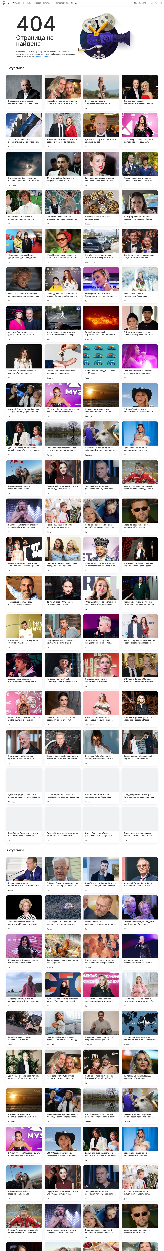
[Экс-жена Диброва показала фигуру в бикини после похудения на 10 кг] (24, 362)
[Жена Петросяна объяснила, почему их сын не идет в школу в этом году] (63, 902)
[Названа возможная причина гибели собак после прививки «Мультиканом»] (101, 439)
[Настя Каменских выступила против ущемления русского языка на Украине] (140, 902)
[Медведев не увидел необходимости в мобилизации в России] (24, 1029)
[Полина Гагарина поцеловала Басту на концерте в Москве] (140, 709)
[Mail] (3, 3)
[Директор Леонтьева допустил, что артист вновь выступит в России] (24, 863)
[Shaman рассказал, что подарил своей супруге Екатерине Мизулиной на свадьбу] (140, 1068)
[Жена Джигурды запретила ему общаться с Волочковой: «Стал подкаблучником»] (63, 93)
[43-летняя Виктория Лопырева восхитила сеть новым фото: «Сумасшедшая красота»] (140, 555)
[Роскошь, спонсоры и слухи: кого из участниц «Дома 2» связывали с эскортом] (63, 979)
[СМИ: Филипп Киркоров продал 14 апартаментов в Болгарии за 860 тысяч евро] (101, 555)
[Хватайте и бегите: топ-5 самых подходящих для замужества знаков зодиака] (63, 863)
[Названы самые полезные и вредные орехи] (101, 208)
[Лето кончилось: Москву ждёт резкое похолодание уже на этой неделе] (63, 439)
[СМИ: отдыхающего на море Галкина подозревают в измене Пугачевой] (140, 324)
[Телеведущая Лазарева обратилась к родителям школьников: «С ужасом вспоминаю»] (101, 863)
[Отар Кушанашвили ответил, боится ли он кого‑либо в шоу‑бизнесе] (63, 632)
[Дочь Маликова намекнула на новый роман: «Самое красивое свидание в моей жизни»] (24, 439)
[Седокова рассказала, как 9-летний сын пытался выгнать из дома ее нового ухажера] (101, 517)
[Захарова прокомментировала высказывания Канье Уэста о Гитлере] (101, 170)
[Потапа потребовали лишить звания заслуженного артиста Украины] (140, 170)
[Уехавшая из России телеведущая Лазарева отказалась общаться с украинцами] (140, 285)
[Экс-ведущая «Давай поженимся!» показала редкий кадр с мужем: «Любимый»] (140, 93)
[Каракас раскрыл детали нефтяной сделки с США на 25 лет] (101, 401)
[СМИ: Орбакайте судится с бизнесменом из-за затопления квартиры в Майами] (140, 401)
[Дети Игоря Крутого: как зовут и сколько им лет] (101, 131)
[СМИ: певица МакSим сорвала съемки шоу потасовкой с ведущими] (140, 362)
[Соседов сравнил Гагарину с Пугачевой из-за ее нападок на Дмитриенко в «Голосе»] (140, 786)
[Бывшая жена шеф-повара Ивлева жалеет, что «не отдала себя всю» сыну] (24, 93)
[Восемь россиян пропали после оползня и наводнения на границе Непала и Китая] (63, 940)
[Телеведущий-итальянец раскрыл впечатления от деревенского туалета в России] (24, 594)
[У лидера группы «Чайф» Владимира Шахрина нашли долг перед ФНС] (63, 671)
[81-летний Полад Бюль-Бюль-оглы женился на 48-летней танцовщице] (140, 1029)
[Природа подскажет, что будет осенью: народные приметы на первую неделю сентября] (101, 1106)
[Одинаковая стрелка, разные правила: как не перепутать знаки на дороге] (140, 825)
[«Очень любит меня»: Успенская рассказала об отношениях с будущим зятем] (101, 594)
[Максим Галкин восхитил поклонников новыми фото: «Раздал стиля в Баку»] (24, 208)
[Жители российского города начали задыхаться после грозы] (24, 170)
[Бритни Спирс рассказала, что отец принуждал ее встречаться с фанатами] (101, 979)
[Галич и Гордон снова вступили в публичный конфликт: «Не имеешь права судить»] (63, 825)
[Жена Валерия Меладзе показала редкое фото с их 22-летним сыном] (63, 131)
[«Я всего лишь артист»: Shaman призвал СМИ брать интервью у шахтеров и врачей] (24, 979)
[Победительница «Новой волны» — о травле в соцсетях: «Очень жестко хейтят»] (101, 902)
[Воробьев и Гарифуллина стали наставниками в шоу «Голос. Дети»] (24, 825)
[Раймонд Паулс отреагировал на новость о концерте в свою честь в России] (63, 1029)
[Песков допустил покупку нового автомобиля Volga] (140, 863)
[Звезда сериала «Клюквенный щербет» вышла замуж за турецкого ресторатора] (140, 748)
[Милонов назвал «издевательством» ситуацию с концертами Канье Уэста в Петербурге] (101, 1068)
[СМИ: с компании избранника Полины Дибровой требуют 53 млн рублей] (101, 1222)
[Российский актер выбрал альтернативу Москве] (24, 902)
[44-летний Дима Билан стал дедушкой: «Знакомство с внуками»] (63, 170)
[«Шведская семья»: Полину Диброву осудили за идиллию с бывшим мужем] (24, 247)
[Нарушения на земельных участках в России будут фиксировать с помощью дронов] (101, 940)
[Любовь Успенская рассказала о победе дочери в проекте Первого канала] (63, 555)
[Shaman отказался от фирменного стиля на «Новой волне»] (140, 1106)
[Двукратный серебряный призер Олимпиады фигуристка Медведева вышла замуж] (63, 478)
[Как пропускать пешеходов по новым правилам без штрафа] (63, 324)
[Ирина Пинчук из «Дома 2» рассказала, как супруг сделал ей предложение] (101, 825)
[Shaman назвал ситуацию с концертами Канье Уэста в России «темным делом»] (101, 632)
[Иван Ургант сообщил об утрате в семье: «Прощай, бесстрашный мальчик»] (101, 1029)
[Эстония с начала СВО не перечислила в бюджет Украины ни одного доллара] (24, 131)
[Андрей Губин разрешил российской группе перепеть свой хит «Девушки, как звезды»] (24, 671)
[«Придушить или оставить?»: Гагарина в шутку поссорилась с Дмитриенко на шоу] (101, 285)
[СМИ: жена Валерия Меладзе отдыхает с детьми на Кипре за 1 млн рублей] (140, 671)
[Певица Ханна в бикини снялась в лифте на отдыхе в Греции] (24, 709)
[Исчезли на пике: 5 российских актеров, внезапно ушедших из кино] (24, 285)
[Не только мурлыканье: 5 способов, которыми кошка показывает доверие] (101, 709)
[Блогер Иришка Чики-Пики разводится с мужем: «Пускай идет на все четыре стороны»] (140, 208)
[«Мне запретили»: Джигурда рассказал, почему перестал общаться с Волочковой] (63, 1222)
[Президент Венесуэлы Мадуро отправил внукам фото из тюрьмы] (101, 1183)
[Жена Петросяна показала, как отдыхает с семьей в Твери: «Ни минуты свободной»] (63, 247)
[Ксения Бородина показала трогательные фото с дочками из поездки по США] (63, 786)
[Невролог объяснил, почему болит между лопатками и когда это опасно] (63, 1183)
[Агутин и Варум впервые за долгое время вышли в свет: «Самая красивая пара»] (24, 324)
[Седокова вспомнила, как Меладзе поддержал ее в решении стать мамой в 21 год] (140, 439)
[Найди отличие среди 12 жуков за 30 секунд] (101, 362)
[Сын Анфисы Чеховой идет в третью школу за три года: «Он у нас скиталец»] (140, 1145)
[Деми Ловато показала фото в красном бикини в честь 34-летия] (63, 709)
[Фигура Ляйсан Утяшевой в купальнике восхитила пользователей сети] (63, 594)
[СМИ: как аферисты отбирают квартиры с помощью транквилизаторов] (63, 362)
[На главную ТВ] (7, 3)
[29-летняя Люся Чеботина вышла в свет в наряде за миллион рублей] (63, 401)
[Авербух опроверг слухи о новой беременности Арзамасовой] (140, 632)
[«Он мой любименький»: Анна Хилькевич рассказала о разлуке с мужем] (24, 555)
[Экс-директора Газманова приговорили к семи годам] (24, 748)
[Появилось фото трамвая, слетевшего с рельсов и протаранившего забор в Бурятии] (24, 1183)
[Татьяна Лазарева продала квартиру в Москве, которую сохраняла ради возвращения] (24, 1068)
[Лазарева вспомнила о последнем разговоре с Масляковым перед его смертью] (101, 671)
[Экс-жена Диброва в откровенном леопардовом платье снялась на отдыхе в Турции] (101, 93)
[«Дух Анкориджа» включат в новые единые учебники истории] (24, 786)
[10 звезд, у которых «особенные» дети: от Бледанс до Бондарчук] (63, 285)
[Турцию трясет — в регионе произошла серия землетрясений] (140, 1183)
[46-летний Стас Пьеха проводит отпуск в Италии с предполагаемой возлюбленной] (24, 632)
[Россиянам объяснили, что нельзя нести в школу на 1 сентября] (63, 517)
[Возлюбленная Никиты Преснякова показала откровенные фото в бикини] (24, 478)
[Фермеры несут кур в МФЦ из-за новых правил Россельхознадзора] (63, 1106)
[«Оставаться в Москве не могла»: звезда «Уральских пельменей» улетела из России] (63, 1145)
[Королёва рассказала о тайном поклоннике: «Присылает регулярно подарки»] (140, 131)
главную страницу (42, 56)
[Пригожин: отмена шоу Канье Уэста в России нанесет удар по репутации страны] (140, 594)
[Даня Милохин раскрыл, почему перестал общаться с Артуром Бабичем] (24, 1222)
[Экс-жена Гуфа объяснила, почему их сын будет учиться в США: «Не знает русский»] (101, 748)
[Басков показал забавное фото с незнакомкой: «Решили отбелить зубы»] (63, 748)
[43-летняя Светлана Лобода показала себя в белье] (140, 1222)
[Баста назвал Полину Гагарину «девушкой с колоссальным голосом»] (24, 517)
